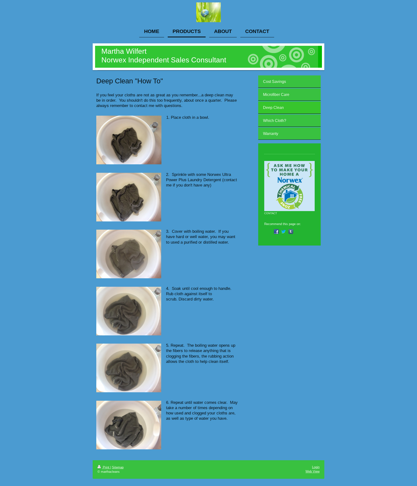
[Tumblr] (290, 231)
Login (316, 467)
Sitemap (118, 467)
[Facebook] (276, 231)
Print (106, 467)
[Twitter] (283, 231)
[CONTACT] (289, 186)
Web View (313, 471)
